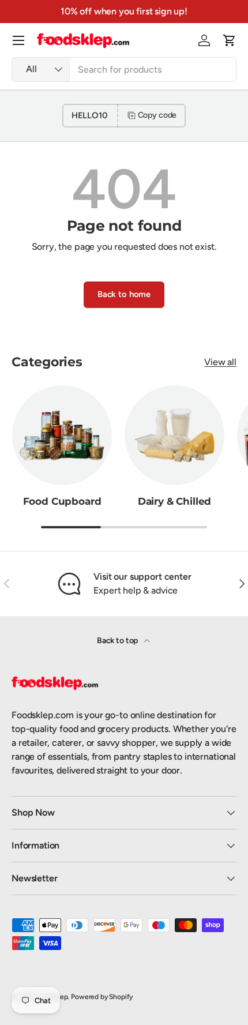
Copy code (157, 115)
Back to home (124, 294)
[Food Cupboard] (62, 435)
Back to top (118, 640)
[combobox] (124, 69)
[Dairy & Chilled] (174, 435)
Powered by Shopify (102, 997)
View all (220, 361)
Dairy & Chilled (174, 501)
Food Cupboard (62, 501)
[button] (229, 40)
